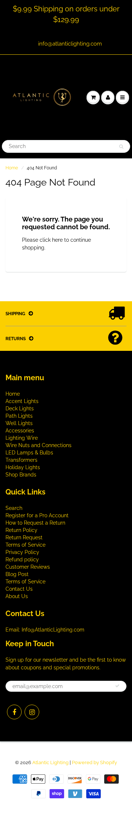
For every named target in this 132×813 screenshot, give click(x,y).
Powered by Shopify (94, 762)
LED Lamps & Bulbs (29, 453)
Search (14, 508)
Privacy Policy (22, 552)
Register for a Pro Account (37, 515)
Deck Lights (20, 408)
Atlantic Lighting (50, 762)
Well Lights (19, 423)
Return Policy (21, 530)
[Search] (121, 146)
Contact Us (19, 589)
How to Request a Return (35, 523)
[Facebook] (14, 712)
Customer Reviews (28, 567)
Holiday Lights (23, 467)
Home (12, 167)
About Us (17, 596)
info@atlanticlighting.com (70, 43)
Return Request (24, 537)
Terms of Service (25, 545)
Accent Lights (22, 401)
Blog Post (17, 574)
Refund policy (22, 559)
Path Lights (19, 416)
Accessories (20, 431)
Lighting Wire (22, 438)
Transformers (21, 460)
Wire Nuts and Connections (39, 445)
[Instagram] (32, 712)
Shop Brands (21, 475)
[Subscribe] (117, 686)
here (57, 240)
